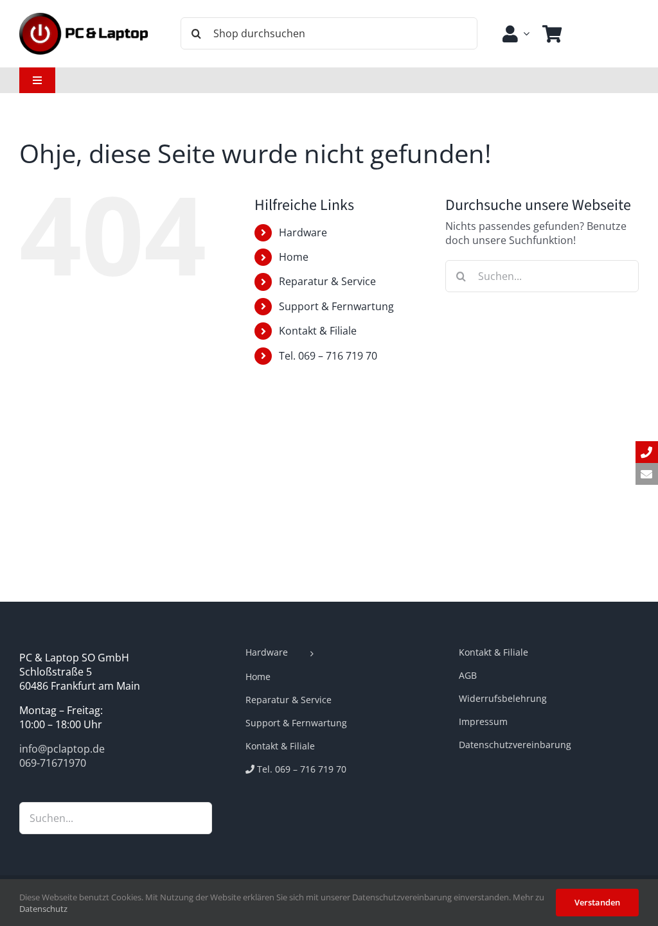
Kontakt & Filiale (318, 331)
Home (293, 257)
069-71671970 (52, 763)
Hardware (303, 232)
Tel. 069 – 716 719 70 (328, 356)
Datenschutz (43, 908)
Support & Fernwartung (336, 306)
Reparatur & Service (327, 281)
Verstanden (597, 902)
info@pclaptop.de (62, 749)
